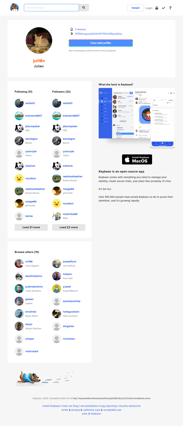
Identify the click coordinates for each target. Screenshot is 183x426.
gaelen (29, 299)
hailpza (67, 274)
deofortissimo (33, 276)
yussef (67, 287)
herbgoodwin (71, 312)
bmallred (30, 312)
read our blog (70, 406)
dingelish (68, 326)
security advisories (130, 406)
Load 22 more (69, 227)
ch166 (29, 262)
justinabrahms (34, 287)
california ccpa (91, 410)
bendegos (31, 139)
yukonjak (31, 151)
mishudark (31, 351)
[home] (14, 6)
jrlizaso (29, 339)
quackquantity (71, 301)
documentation (89, 406)
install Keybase (51, 406)
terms (65, 410)
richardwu (69, 339)
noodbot (30, 178)
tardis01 (30, 103)
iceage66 (30, 202)
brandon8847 (33, 116)
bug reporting (108, 406)
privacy (75, 410)
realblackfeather (35, 189)
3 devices (80, 29)
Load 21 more (31, 227)
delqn (28, 324)
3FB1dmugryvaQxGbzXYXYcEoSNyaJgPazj (98, 33)
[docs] (170, 8)
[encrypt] (156, 8)
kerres (29, 216)
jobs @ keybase (91, 413)
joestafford (69, 262)
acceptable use (112, 410)
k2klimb (30, 166)
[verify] (163, 8)
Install (135, 8)
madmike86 (70, 214)
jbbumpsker (32, 126)
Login (149, 8)
